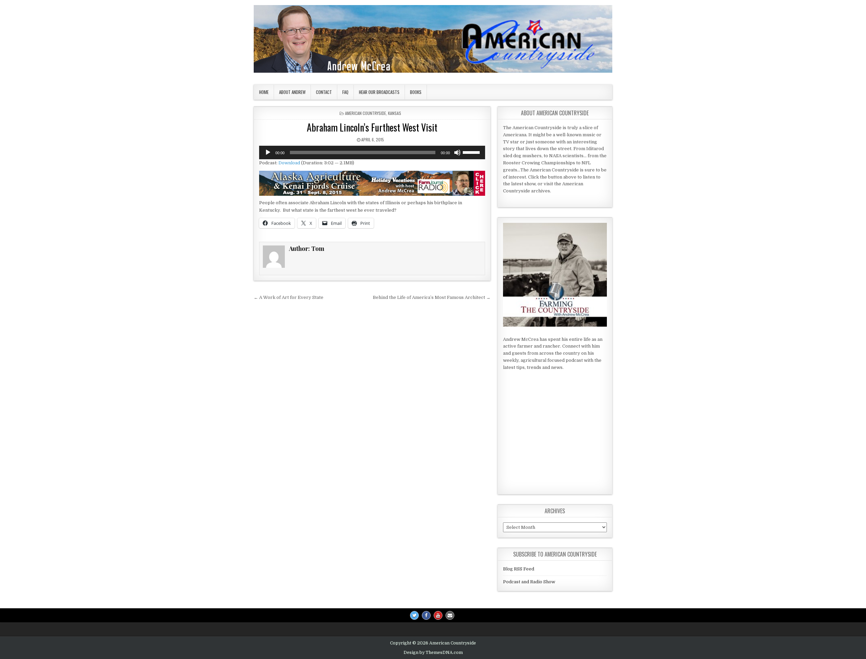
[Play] (268, 152)
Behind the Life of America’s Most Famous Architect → (432, 297)
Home (264, 92)
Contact (324, 92)
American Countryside (365, 113)
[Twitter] (414, 615)
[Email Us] (450, 615)
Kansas (394, 113)
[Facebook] (426, 615)
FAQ (345, 92)
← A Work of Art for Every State (288, 297)
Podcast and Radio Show (529, 581)
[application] (372, 152)
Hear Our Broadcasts (379, 92)
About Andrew (292, 92)
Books (415, 92)
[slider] (472, 152)
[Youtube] (438, 615)
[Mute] (457, 152)
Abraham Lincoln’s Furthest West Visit (372, 127)
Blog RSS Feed (518, 568)
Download (289, 162)
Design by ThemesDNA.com (433, 652)
